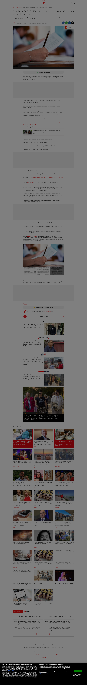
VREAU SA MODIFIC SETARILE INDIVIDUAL (77, 675)
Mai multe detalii (11, 670)
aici (28, 677)
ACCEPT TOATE (78, 671)
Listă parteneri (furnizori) (43, 673)
